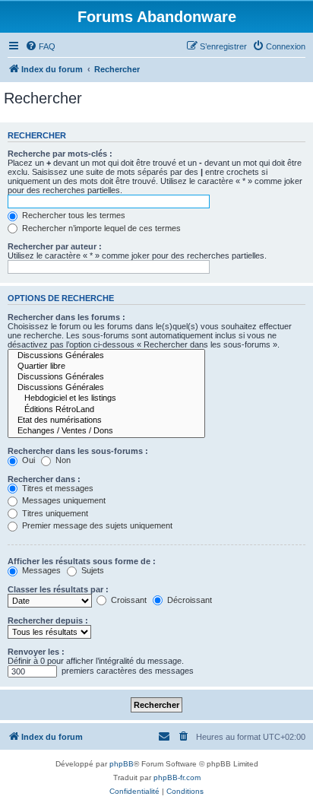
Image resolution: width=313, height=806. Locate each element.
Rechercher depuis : (48, 620)
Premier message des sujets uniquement (96, 525)
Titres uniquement (54, 513)
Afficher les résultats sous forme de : (82, 561)
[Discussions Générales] (106, 356)
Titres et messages (56, 488)
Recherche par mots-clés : (60, 153)
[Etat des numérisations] (106, 420)
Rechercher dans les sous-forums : (78, 450)
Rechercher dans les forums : (66, 317)
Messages (40, 570)
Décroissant (188, 599)
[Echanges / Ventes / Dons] (106, 431)
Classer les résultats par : (58, 589)
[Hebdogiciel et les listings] (106, 398)
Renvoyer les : (36, 651)
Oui (27, 460)
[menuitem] (40, 46)
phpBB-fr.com (177, 777)
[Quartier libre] (106, 366)
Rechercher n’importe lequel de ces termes (100, 228)
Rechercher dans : (44, 479)
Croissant (128, 599)
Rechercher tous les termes (72, 215)
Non (62, 460)
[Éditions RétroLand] (106, 410)
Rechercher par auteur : (55, 246)
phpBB (121, 764)
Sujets (91, 570)
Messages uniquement (63, 500)
